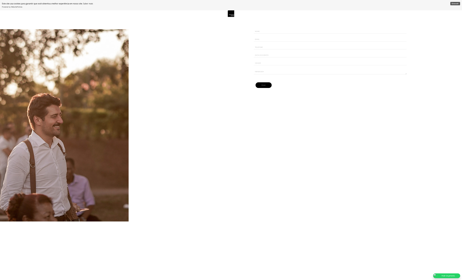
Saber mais (88, 3)
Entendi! (455, 4)
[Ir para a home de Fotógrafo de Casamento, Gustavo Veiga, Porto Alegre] (231, 13)
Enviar (264, 85)
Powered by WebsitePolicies (12, 7)
